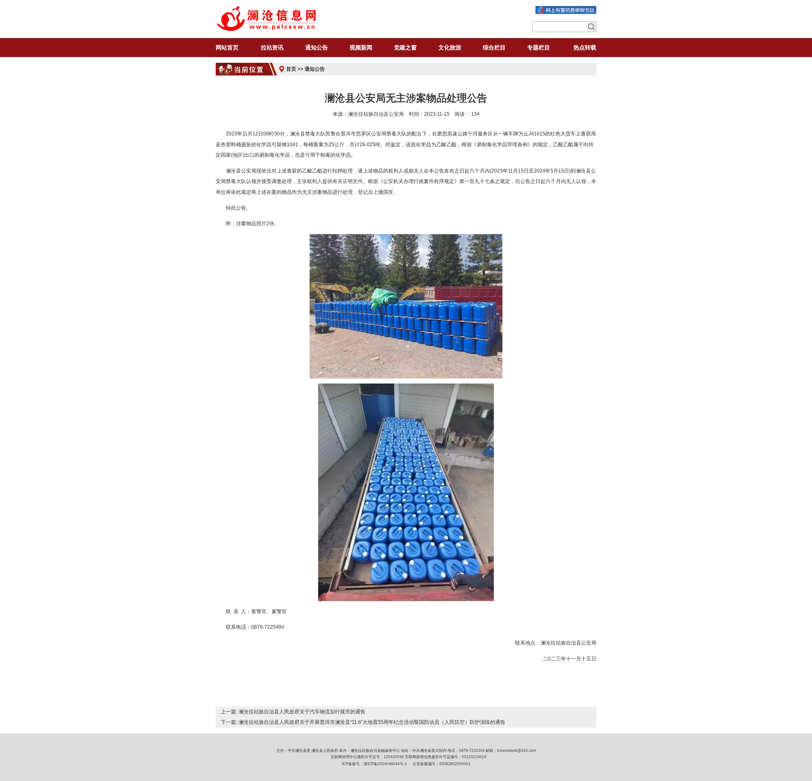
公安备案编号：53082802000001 (441, 764)
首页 (291, 69)
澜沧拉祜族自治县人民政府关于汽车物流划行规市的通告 (302, 711)
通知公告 (314, 69)
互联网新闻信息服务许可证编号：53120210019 (445, 757)
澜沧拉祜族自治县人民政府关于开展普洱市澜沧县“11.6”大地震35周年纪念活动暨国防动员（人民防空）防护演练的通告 (372, 722)
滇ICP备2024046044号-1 (385, 764)
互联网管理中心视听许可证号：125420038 (367, 757)
